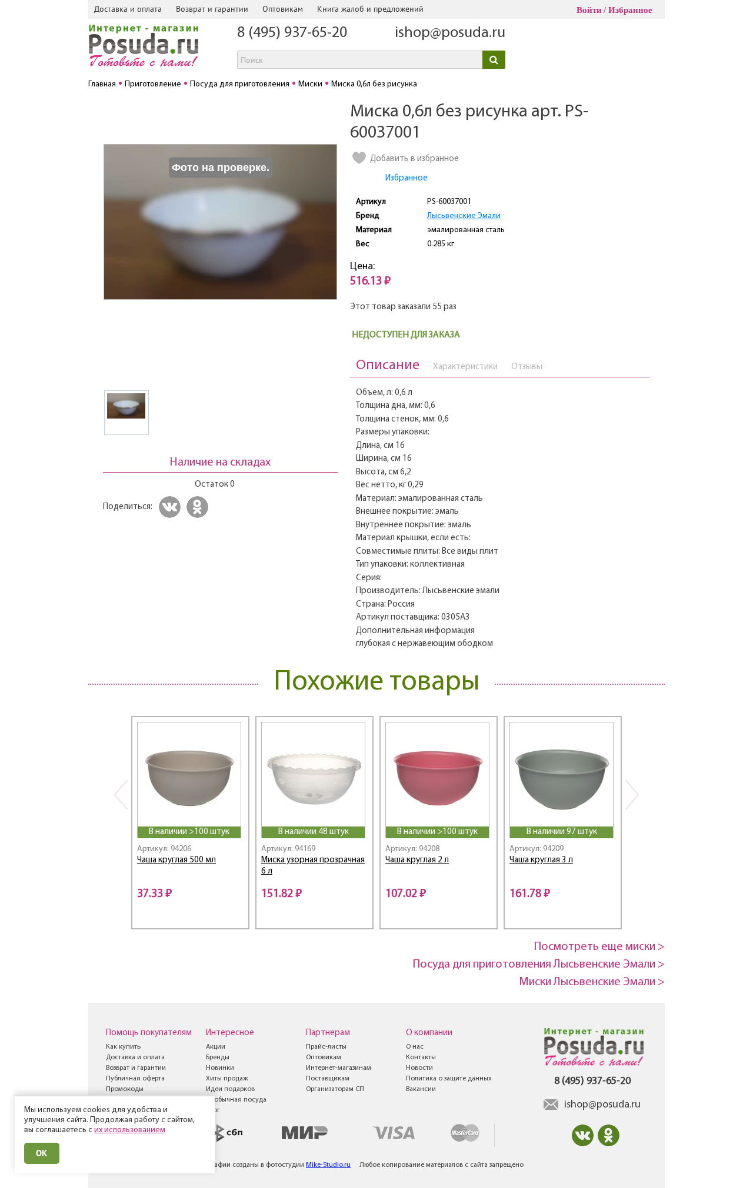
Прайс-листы (326, 1046)
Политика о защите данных (449, 1078)
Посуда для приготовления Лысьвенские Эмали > (539, 965)
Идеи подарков (230, 1089)
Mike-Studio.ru (328, 1165)
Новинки (220, 1068)
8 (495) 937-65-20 (292, 33)
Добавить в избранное (414, 159)
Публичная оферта (135, 1078)
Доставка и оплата (128, 9)
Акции (215, 1046)
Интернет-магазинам (338, 1068)
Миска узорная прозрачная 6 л (313, 866)
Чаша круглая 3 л (541, 860)
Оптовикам (282, 9)
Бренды (217, 1057)
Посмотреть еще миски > (599, 947)
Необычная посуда (236, 1099)
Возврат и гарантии (212, 9)
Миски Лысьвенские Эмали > (592, 982)
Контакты (421, 1057)
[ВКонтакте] (171, 507)
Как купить (123, 1046)
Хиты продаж (227, 1078)
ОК (42, 1153)
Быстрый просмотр (190, 810)
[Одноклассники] (199, 507)
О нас (415, 1046)
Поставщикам (327, 1078)
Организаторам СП (335, 1089)
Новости (419, 1068)
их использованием (129, 1130)
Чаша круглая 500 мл (176, 860)
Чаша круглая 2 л (417, 860)
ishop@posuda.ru (450, 33)
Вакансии (421, 1089)
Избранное (630, 10)
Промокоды (125, 1089)
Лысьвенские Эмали (464, 216)
